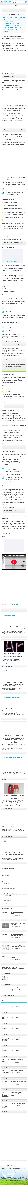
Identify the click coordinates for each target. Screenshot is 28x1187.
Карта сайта (11, 1172)
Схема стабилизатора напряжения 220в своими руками (17, 1094)
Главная (4, 6)
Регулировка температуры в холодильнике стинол (18, 923)
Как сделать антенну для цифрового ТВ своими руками (18, 934)
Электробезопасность (8, 900)
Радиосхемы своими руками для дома (17, 1060)
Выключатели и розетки (9, 878)
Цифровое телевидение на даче (17, 977)
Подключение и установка (10, 888)
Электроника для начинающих (18, 1026)
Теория (10, 6)
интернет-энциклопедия (9, 2)
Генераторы (6, 881)
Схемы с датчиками (12, 25)
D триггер (13, 1015)
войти (7, 870)
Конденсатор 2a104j (16, 1037)
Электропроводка (8, 637)
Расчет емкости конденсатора (14, 769)
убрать (17, 14)
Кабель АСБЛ (14, 627)
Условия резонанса (13, 550)
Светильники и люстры (9, 893)
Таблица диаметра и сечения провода (18, 956)
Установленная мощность (17, 1070)
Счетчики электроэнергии (10, 898)
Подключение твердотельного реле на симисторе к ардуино (18, 945)
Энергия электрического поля (14, 682)
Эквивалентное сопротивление (18, 1103)
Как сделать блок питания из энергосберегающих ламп (18, 988)
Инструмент (6, 883)
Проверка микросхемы (10, 29)
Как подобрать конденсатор (14, 709)
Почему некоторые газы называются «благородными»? (14, 653)
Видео (5, 31)
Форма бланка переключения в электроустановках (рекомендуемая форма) (13, 968)
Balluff (14, 824)
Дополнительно (8, 666)
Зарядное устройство (13, 27)
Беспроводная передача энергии (14, 852)
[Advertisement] (14, 62)
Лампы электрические (9, 885)
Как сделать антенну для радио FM (17, 912)
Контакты (17, 1172)
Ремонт (5, 890)
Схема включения (8, 21)
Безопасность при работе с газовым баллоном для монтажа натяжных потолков (14, 797)
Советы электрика (8, 719)
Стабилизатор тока (12, 23)
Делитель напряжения (12, 261)
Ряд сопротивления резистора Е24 (18, 1082)
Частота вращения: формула (18, 1004)
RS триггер (13, 1048)
